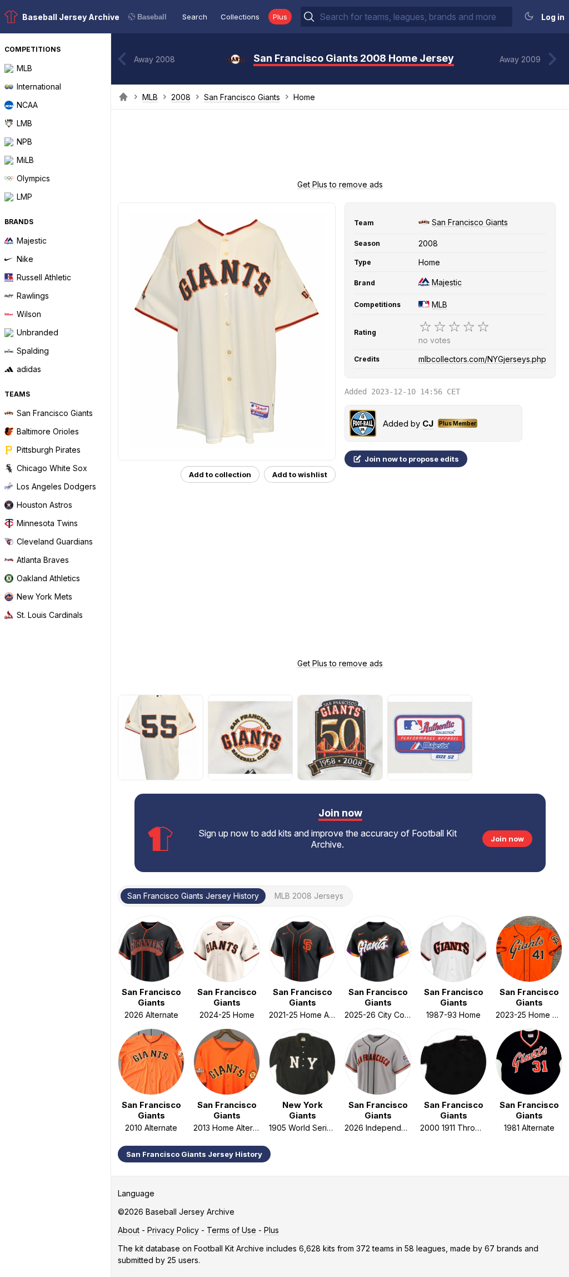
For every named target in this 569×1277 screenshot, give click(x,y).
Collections (240, 16)
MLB (150, 97)
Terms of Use (231, 1230)
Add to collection (220, 474)
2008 (181, 97)
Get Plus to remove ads (340, 184)
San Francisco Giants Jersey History (194, 1154)
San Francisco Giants (242, 97)
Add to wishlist (299, 474)
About (128, 1230)
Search (194, 16)
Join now (507, 838)
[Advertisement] (340, 148)
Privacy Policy (173, 1230)
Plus (280, 16)
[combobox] (414, 16)
